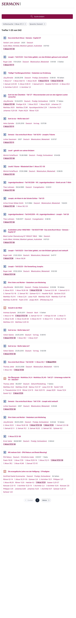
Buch (36, 313)
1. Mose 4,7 (7, 81)
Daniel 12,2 (7, 393)
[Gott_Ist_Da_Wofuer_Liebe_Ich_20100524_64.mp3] (4, 330)
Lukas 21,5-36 (47, 387)
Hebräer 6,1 (30, 482)
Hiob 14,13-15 (40, 390)
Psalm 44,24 (23, 111)
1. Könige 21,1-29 (50, 316)
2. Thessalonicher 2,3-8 (12, 390)
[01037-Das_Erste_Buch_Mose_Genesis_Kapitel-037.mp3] (4, 37)
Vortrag (36, 123)
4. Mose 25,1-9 (35, 319)
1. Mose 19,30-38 (21, 290)
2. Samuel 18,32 (34, 428)
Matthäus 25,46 (21, 387)
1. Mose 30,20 (44, 104)
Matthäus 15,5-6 (9, 297)
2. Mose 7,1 (61, 316)
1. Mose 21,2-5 (43, 460)
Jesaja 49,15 (33, 300)
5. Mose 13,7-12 (60, 319)
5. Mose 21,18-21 (24, 84)
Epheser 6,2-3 (35, 293)
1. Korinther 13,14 (52, 486)
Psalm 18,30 (7, 460)
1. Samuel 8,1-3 (63, 290)
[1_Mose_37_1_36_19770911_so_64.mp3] (4, 214)
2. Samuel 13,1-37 (35, 316)
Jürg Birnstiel (8, 78)
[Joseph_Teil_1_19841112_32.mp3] (4, 198)
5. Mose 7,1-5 (48, 319)
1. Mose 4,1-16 (8, 316)
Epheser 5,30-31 (60, 489)
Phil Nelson (7, 457)
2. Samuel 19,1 (23, 293)
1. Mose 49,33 (8, 482)
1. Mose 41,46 (19, 463)
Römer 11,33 (33, 111)
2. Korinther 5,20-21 (10, 87)
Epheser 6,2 (58, 428)
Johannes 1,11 (56, 104)
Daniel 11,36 (58, 387)
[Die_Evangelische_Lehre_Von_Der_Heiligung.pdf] (4, 471)
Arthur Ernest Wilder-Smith (13, 203)
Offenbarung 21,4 (46, 300)
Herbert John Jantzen (11, 43)
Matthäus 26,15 (9, 107)
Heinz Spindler (8, 123)
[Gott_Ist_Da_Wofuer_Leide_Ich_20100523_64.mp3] (4, 346)
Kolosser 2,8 (64, 486)
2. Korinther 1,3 (25, 87)
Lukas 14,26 (32, 297)
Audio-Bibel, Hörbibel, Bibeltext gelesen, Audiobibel (22, 46)
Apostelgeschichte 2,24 (38, 107)
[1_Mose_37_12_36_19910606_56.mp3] (4, 436)
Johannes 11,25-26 (10, 111)
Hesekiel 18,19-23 (51, 84)
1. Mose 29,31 (33, 104)
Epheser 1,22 (8, 492)
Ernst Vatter (7, 441)
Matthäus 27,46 (22, 107)
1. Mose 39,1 (21, 338)
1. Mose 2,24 (21, 297)
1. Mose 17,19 (18, 460)
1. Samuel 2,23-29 (10, 84)
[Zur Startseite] (11, 3)
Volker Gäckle (8, 335)
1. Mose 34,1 (7, 370)
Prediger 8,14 (21, 104)
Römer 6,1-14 (8, 479)
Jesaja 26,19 (50, 390)
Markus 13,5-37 (34, 387)
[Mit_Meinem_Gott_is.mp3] (4, 452)
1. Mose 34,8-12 (19, 81)
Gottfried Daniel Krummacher (14, 476)
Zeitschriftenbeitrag (38, 384)
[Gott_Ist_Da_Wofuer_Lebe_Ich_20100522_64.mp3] (4, 118)
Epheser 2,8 (33, 479)
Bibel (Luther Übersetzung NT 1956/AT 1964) (20, 236)
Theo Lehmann (8, 187)
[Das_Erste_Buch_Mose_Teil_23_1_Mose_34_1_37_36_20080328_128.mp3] (4, 362)
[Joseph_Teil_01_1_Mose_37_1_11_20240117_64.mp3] (4, 57)
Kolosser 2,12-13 (9, 486)
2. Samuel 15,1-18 (9, 293)
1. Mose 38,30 (20, 258)
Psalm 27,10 (23, 300)
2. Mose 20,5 (65, 84)
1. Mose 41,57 (33, 338)
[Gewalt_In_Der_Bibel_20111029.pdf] (4, 307)
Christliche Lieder (27, 457)
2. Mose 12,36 (8, 319)
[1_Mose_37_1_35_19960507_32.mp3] (4, 166)
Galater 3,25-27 (53, 482)
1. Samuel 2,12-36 (50, 290)
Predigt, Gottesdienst (40, 78)
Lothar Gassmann (9, 139)
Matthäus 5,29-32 (22, 322)
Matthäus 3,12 (8, 322)
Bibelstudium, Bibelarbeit (39, 62)
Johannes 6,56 (20, 489)
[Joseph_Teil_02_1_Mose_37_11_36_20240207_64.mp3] (4, 266)
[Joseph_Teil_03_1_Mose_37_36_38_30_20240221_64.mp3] (4, 250)
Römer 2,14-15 (27, 390)
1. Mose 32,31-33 (20, 479)
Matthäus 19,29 (44, 297)
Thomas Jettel (8, 367)
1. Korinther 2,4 (38, 486)
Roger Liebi (7, 62)
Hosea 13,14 (61, 390)
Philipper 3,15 (8, 489)
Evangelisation (38, 187)
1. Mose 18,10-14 (31, 460)
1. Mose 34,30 (31, 81)
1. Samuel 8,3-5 (38, 84)
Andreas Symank (9, 313)
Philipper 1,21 (58, 479)
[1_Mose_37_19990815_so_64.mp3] (4, 150)
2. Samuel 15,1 (21, 428)
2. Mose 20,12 (8, 290)
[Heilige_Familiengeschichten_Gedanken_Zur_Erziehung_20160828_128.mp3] (4, 73)
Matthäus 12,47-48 (58, 297)
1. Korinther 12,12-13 (24, 486)
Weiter (44, 500)
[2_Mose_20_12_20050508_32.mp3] (4, 417)
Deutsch (30, 43)
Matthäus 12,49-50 (10, 300)
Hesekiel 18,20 (47, 293)
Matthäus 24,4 (8, 387)
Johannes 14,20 (33, 489)
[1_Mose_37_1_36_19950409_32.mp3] (4, 182)
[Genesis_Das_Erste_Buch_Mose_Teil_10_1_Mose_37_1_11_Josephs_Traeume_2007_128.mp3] (4, 134)
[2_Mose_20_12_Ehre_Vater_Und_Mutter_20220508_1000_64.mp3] (4, 282)
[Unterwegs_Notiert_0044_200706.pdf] (4, 378)
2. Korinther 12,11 (45, 479)
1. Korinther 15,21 (54, 107)
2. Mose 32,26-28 (22, 319)
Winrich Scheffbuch (10, 155)
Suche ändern (39, 17)
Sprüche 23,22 (59, 293)
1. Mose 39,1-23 (22, 206)
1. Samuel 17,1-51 (31, 463)
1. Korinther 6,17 (46, 489)
